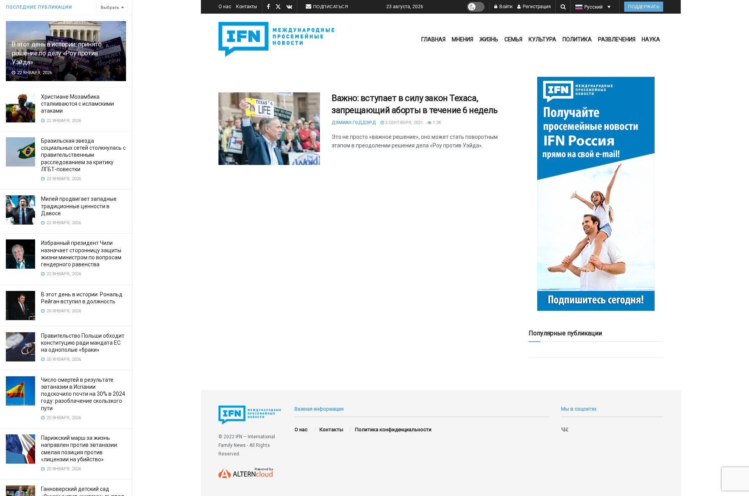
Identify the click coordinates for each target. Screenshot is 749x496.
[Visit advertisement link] (596, 194)
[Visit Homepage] (278, 39)
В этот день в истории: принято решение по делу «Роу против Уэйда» (57, 53)
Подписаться (330, 6)
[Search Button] (563, 7)
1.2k (436, 122)
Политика (577, 39)
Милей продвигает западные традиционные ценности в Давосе (79, 206)
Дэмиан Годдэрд (354, 122)
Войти (505, 6)
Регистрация (536, 6)
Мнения (462, 39)
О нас (224, 6)
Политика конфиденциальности (393, 429)
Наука (651, 39)
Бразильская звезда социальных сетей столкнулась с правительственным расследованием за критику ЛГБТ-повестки (83, 155)
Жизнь (488, 39)
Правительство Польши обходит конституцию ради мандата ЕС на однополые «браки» (82, 343)
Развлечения (616, 39)
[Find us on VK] (289, 7)
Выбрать (110, 7)
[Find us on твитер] (278, 7)
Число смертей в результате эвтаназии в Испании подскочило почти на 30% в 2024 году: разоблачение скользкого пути (83, 394)
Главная (433, 39)
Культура (542, 39)
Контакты (246, 6)
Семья (513, 39)
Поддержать (643, 6)
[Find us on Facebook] (268, 7)
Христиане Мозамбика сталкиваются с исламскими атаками (77, 104)
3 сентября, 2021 (403, 122)
